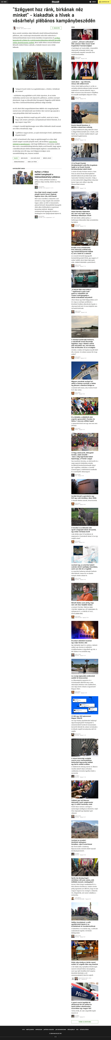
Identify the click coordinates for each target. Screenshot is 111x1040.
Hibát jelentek (30, 1029)
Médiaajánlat (71, 1029)
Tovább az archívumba (85, 1021)
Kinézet (94, 1)
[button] (16, 158)
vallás (18, 28)
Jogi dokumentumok (61, 1029)
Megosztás (57, 28)
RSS (77, 1029)
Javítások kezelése (49, 1029)
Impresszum (38, 1029)
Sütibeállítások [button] (84, 1029)
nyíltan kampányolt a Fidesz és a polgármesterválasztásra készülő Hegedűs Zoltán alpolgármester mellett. (37, 40)
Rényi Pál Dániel (20, 27)
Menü (5, 1)
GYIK (23, 1029)
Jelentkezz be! (105, 1)
